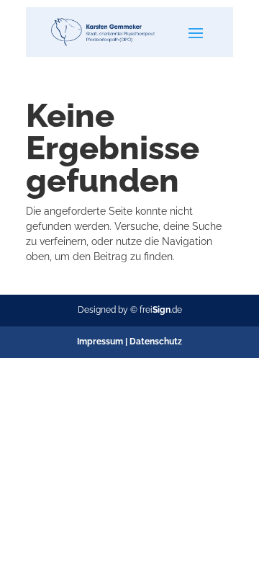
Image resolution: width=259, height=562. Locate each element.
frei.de (161, 310)
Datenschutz (156, 341)
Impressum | (103, 341)
